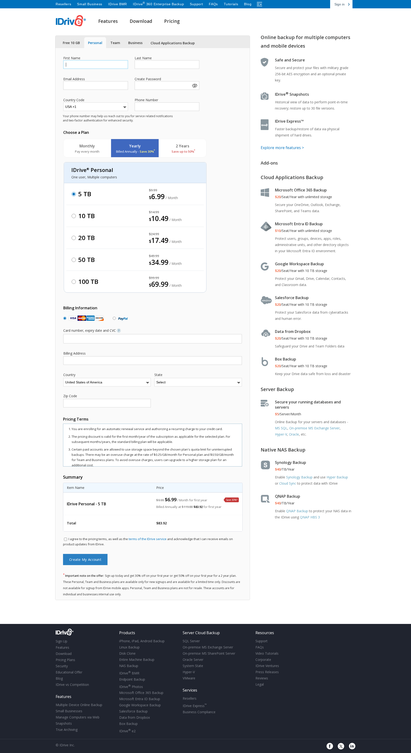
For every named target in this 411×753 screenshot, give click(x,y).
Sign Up (61, 641)
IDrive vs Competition (72, 684)
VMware (189, 678)
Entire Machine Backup (136, 659)
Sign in (339, 4)
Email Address (74, 79)
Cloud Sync (287, 483)
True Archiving (67, 729)
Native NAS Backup (283, 450)
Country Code (73, 100)
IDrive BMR (117, 4)
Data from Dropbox (293, 331)
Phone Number (146, 100)
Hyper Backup (337, 477)
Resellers (63, 4)
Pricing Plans (65, 660)
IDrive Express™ (289, 121)
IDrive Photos (131, 686)
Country (69, 375)
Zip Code (70, 396)
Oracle (294, 434)
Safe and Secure (290, 60)
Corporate (263, 659)
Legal (259, 684)
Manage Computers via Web (77, 717)
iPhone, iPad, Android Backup (142, 641)
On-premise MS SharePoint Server (209, 653)
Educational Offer (69, 672)
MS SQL (281, 428)
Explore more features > (282, 147)
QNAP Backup (287, 496)
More (260, 4)
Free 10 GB (71, 42)
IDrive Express (195, 705)
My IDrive (86, 632)
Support (196, 4)
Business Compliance (199, 712)
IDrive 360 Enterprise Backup (158, 4)
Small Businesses (69, 711)
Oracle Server (193, 659)
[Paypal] (122, 318)
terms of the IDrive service (147, 539)
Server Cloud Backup (201, 632)
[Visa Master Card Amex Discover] (85, 318)
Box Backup (285, 359)
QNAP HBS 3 (310, 517)
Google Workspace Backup (299, 263)
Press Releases (267, 672)
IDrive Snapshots (292, 94)
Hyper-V (281, 434)
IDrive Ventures (267, 665)
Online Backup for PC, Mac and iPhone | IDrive (71, 20)
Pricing (172, 21)
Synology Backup (290, 462)
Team (115, 42)
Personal (95, 42)
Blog (247, 4)
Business (135, 42)
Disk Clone (127, 653)
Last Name (143, 58)
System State (193, 665)
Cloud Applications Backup (173, 43)
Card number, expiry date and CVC (91, 330)
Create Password (148, 79)
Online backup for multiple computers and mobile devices (305, 41)
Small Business (89, 4)
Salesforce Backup (292, 297)
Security (62, 666)
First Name (71, 58)
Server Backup (277, 389)
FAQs (213, 4)
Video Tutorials (267, 653)
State (158, 375)
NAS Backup (128, 665)
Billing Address (74, 353)
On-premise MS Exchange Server (314, 428)
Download (141, 21)
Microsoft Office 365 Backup (301, 190)
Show (194, 85)
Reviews (261, 678)
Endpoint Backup (132, 679)
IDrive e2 (127, 730)
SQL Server (191, 641)
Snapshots (64, 723)
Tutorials (231, 4)
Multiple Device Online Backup (79, 705)
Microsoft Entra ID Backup (299, 223)
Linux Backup (129, 647)
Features (108, 21)
